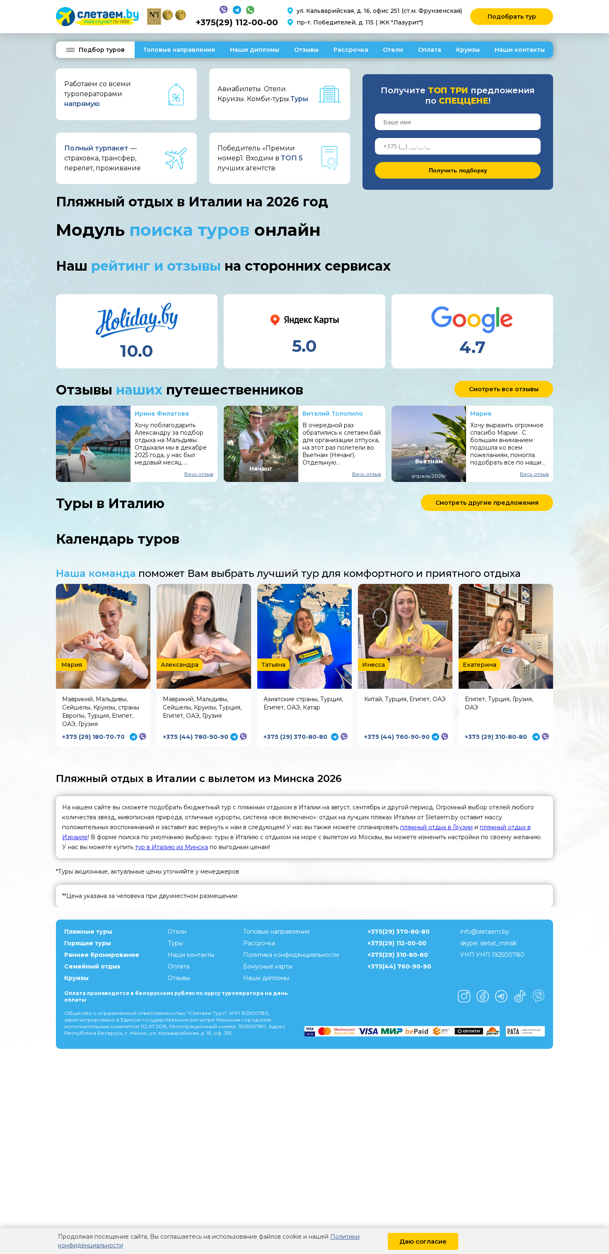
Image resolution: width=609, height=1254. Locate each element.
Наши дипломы (254, 49)
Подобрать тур (512, 16)
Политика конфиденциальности (291, 955)
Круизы (468, 49)
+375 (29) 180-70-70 (93, 737)
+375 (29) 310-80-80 (496, 737)
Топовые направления (179, 49)
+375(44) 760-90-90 (399, 966)
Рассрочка (351, 49)
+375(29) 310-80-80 (397, 955)
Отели (393, 49)
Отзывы (306, 49)
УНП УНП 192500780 (492, 955)
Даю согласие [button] (423, 1241)
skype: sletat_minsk (488, 943)
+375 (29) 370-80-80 (295, 737)
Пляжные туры (88, 931)
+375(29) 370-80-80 (398, 931)
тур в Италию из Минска (171, 847)
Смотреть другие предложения (487, 502)
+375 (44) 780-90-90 (195, 737)
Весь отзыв (198, 474)
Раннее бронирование (101, 955)
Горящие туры (87, 943)
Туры (175, 943)
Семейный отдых (92, 966)
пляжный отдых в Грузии (436, 827)
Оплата (429, 49)
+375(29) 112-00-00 (237, 22)
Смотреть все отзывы (504, 389)
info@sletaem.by (484, 931)
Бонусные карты (267, 966)
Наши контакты (520, 49)
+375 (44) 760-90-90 (397, 737)
